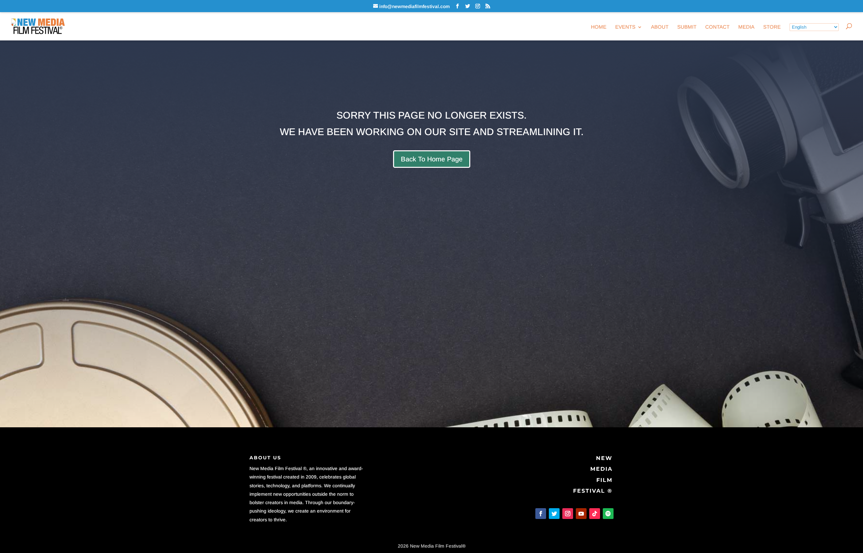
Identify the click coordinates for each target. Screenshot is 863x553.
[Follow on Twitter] (554, 513)
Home (598, 27)
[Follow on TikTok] (594, 513)
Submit (686, 27)
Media (746, 27)
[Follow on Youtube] (581, 513)
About (659, 27)
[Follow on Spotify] (608, 513)
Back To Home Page (432, 159)
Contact (717, 27)
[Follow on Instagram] (567, 513)
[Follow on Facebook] (540, 513)
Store (772, 27)
